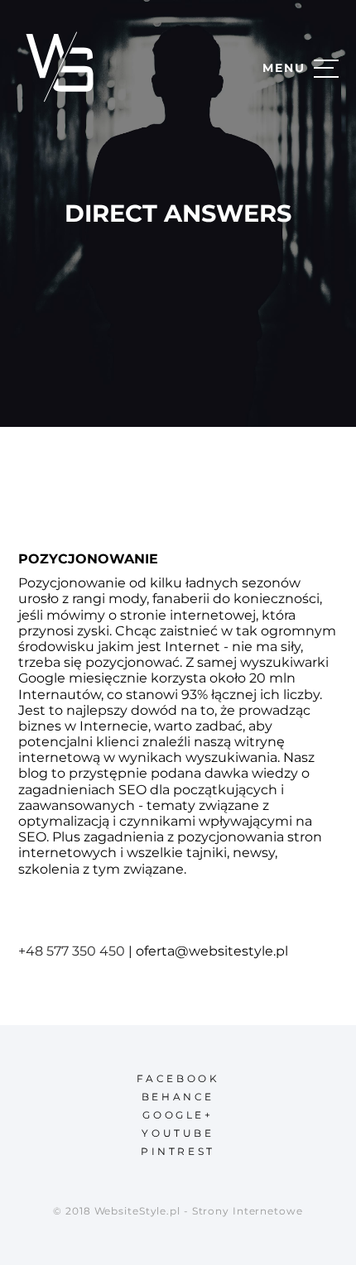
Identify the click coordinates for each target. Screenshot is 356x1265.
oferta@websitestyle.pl (212, 951)
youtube (178, 1133)
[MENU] (326, 68)
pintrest (178, 1151)
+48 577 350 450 (71, 951)
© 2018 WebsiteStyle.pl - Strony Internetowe (178, 1211)
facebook (178, 1078)
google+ (177, 1115)
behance (178, 1096)
